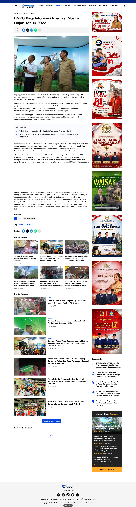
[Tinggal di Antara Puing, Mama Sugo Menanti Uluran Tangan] (26, 247)
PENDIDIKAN (103, 6)
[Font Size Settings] (17, 30)
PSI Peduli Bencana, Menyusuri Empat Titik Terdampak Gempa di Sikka (66, 322)
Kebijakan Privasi (65, 499)
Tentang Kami (44, 499)
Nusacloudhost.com (74, 503)
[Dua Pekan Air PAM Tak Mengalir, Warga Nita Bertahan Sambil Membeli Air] (51, 272)
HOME (41, 6)
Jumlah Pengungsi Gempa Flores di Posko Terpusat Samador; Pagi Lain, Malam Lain (108, 384)
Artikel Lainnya (107, 469)
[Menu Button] (16, 6)
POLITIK (67, 6)
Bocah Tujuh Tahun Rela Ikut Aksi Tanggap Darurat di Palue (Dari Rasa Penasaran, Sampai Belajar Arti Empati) (68, 361)
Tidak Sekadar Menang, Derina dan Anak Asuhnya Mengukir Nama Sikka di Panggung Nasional (67, 381)
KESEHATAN (114, 6)
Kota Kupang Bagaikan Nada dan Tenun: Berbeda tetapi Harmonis (107, 403)
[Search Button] (124, 6)
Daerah (29, 225)
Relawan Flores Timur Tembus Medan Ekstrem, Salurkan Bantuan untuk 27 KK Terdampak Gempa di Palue (51, 258)
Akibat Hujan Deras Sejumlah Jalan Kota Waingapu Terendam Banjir (45, 131)
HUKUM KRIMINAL (80, 6)
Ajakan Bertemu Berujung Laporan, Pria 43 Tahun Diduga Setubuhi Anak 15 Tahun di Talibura (108, 375)
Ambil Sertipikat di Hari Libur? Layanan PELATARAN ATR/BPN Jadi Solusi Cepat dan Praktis (105, 449)
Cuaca (21, 225)
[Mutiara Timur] (68, 488)
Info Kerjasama (86, 499)
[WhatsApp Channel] (77, 494)
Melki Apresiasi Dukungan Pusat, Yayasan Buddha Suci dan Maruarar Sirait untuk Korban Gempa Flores (25, 283)
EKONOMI (92, 6)
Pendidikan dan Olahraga (56, 399)
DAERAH (59, 6)
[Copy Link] (39, 30)
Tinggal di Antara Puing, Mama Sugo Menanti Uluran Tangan (25, 258)
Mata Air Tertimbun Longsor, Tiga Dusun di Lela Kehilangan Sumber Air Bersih (67, 302)
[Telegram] (31, 30)
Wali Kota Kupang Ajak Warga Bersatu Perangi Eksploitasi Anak (106, 428)
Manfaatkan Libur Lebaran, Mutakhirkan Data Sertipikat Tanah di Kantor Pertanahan (104, 438)
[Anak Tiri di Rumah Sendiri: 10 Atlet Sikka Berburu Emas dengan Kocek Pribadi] (30, 407)
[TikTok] (68, 494)
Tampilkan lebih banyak (51, 421)
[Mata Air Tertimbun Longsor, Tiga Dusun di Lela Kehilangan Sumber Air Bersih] (30, 306)
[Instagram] (58, 494)
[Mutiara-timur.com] (28, 6)
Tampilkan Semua (29, 218)
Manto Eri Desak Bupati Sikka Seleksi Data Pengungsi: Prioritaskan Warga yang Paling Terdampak (76, 258)
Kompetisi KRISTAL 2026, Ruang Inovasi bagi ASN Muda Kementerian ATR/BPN (105, 459)
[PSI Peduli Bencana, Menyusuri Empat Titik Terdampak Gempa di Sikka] (30, 326)
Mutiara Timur (59, 503)
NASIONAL (49, 6)
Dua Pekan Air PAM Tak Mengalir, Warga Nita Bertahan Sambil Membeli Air (51, 283)
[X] (27, 30)
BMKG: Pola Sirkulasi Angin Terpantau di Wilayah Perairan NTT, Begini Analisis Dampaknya (49, 135)
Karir (94, 499)
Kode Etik (76, 499)
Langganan (54, 499)
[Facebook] (23, 30)
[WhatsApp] (35, 30)
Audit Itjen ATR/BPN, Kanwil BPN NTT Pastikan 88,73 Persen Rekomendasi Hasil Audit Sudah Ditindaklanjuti (76, 283)
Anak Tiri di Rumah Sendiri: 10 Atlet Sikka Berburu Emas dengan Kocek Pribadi (66, 403)
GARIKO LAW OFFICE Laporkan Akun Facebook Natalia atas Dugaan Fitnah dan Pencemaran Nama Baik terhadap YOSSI (108, 365)
